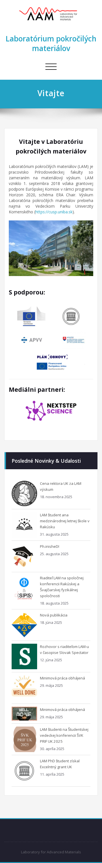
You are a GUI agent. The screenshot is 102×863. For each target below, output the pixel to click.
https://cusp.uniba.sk (54, 211)
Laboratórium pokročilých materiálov (51, 43)
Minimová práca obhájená (62, 678)
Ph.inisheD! (49, 546)
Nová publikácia (53, 615)
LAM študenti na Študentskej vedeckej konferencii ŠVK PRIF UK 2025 (64, 735)
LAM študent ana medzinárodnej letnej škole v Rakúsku (65, 520)
